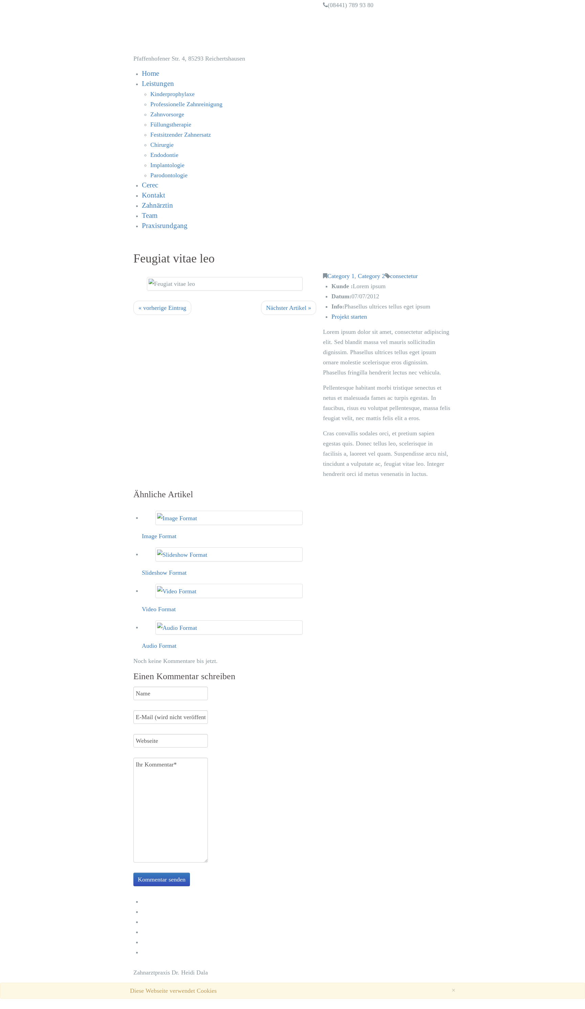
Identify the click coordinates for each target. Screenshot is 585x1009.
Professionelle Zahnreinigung (186, 104)
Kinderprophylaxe (172, 94)
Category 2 (371, 276)
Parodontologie (169, 175)
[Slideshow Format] (182, 554)
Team (149, 215)
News (149, 921)
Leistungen (158, 83)
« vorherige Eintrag (162, 307)
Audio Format (159, 645)
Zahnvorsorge (167, 114)
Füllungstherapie (170, 124)
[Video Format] (176, 590)
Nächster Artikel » (288, 307)
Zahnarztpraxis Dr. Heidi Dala (217, 27)
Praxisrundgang (165, 226)
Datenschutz (158, 952)
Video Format (159, 609)
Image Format (159, 536)
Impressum (156, 942)
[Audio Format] (177, 627)
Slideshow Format (164, 572)
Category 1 (340, 276)
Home (150, 73)
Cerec (150, 185)
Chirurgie (162, 144)
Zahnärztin (157, 205)
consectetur (404, 276)
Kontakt (153, 195)
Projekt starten (349, 316)
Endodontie (164, 155)
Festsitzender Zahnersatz (180, 134)
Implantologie (167, 165)
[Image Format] (177, 517)
